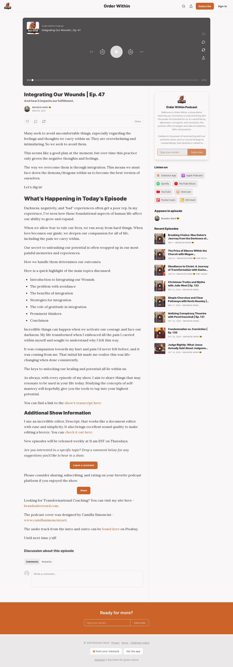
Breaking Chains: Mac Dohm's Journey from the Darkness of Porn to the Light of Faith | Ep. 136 (187, 236)
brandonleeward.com (41, 506)
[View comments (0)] (203, 42)
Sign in (222, 6)
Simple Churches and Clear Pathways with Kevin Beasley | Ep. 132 (187, 299)
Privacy (115, 642)
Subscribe (205, 6)
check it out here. (79, 432)
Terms (124, 642)
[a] (160, 239)
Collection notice (139, 642)
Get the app (133, 651)
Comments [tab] (32, 561)
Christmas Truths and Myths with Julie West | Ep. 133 (186, 283)
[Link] (19, 198)
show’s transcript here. (83, 403)
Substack (99, 659)
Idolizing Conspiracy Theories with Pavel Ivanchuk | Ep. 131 (187, 315)
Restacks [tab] (47, 561)
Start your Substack (107, 651)
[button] (91, 52)
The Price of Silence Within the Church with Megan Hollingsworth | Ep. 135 (187, 252)
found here (111, 529)
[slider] (115, 80)
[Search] (183, 6)
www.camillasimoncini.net (45, 520)
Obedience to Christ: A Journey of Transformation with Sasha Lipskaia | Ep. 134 (188, 268)
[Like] (27, 121)
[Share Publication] (191, 6)
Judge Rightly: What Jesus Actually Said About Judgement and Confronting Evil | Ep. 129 (188, 346)
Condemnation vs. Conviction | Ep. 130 (187, 330)
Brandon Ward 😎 (41, 107)
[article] (181, 239)
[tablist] (39, 561)
